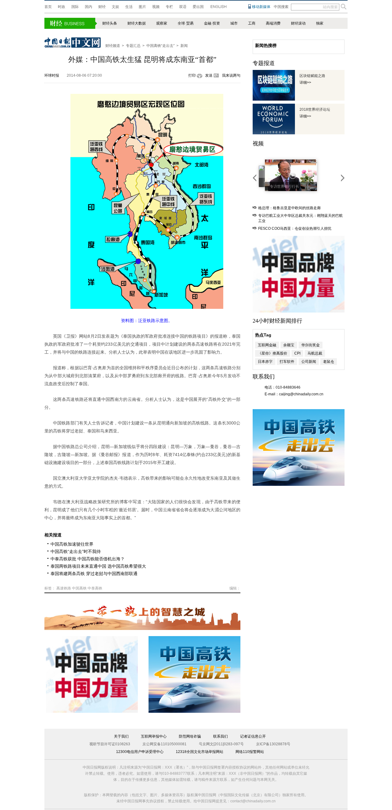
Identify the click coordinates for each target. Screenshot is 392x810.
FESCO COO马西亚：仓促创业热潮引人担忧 (294, 228)
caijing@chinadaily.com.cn (301, 394)
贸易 (190, 23)
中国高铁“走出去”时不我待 (76, 551)
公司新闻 (308, 361)
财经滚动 (298, 23)
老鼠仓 (328, 361)
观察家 (161, 23)
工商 (251, 23)
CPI (297, 353)
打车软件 (287, 361)
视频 (156, 7)
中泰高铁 (95, 588)
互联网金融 (267, 345)
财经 (102, 7)
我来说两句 (231, 75)
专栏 (169, 7)
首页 (48, 7)
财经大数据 (136, 23)
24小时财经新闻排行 (277, 321)
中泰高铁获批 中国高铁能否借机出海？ (88, 558)
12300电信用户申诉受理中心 (140, 752)
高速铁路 (63, 588)
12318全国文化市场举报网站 (199, 752)
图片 (142, 7)
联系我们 (220, 736)
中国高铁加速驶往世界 (72, 544)
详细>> (305, 82)
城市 (234, 23)
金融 (207, 23)
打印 (192, 75)
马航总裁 (314, 353)
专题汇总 (133, 46)
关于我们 (121, 736)
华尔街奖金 (310, 345)
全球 (181, 23)
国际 (75, 7)
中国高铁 (79, 588)
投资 (216, 23)
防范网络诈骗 (190, 736)
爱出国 (198, 7)
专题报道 (264, 63)
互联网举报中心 (154, 736)
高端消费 (273, 23)
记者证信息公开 (253, 736)
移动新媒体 (261, 7)
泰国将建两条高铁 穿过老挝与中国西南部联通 (94, 573)
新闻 (184, 46)
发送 (209, 75)
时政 (61, 7)
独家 (319, 23)
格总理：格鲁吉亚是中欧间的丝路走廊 (289, 208)
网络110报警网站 (250, 752)
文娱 (115, 7)
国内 (88, 7)
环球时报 (51, 75)
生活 (129, 7)
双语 (183, 7)
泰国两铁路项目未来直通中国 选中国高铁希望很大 (98, 566)
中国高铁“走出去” (160, 46)
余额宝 (288, 345)
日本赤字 (265, 361)
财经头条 (109, 23)
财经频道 (112, 46)
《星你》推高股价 (272, 353)
